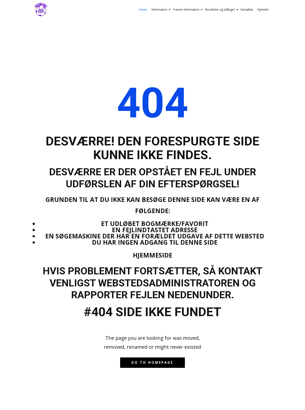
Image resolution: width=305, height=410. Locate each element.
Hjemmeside (152, 255)
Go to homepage (152, 362)
